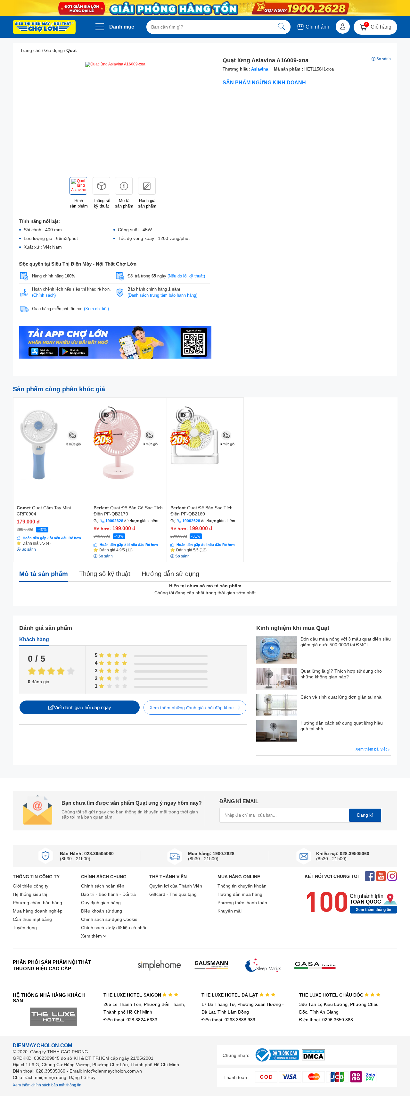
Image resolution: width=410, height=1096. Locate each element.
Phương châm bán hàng (37, 902)
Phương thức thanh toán (242, 902)
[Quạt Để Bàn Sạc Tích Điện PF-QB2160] (205, 440)
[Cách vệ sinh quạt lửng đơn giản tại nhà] (276, 705)
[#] (277, 1062)
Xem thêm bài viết (372, 749)
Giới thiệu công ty (30, 885)
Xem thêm (92, 936)
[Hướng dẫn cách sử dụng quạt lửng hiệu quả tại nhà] (276, 731)
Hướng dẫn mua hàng (239, 894)
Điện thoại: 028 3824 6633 (130, 1019)
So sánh (383, 59)
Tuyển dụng (25, 927)
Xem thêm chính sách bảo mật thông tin (47, 1085)
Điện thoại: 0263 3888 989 (228, 1019)
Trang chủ (30, 50)
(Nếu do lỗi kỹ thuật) (186, 276)
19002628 (114, 521)
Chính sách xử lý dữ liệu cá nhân (114, 927)
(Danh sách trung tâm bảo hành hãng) (162, 295)
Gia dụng (53, 50)
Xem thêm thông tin (373, 909)
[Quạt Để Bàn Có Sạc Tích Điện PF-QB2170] (128, 440)
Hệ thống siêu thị (30, 894)
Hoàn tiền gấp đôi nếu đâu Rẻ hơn (52, 538)
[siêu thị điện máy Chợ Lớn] (44, 27)
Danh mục (121, 27)
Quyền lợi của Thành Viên (175, 885)
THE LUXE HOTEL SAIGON (132, 995)
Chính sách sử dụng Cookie (109, 919)
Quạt (71, 50)
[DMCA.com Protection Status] (313, 1058)
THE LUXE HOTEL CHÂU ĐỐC (332, 995)
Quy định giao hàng (101, 902)
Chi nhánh (316, 27)
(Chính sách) (44, 295)
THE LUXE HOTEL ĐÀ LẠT (230, 995)
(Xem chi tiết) (96, 308)
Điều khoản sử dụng (101, 910)
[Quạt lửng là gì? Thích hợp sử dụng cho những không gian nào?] (276, 679)
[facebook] (370, 876)
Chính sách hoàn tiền (102, 885)
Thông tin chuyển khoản (241, 885)
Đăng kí (365, 815)
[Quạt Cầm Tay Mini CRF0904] (51, 440)
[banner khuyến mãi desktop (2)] (205, 8)
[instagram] (392, 876)
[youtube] (381, 876)
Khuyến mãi (229, 910)
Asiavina (259, 69)
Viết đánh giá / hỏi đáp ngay (82, 707)
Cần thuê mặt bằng (32, 919)
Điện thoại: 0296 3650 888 (326, 1019)
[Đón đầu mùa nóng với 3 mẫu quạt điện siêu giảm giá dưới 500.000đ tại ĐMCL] (276, 650)
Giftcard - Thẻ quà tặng (173, 894)
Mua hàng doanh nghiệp (37, 910)
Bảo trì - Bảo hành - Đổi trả (108, 894)
